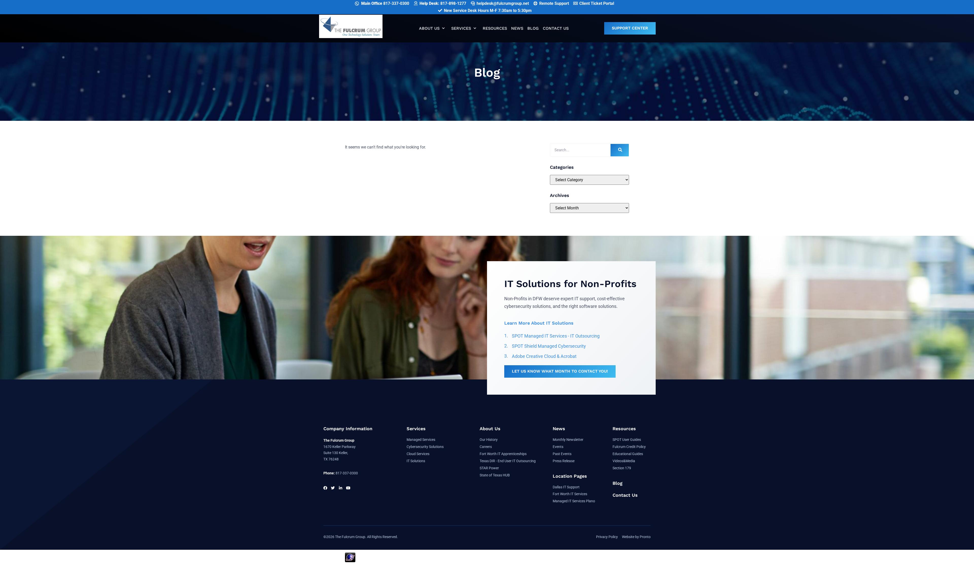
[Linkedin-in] (340, 488)
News (517, 28)
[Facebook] (325, 488)
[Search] (620, 150)
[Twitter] (333, 488)
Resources (495, 28)
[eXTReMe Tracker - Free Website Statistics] (350, 560)
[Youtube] (348, 488)
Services (461, 28)
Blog (533, 28)
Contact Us (556, 28)
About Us (429, 28)
